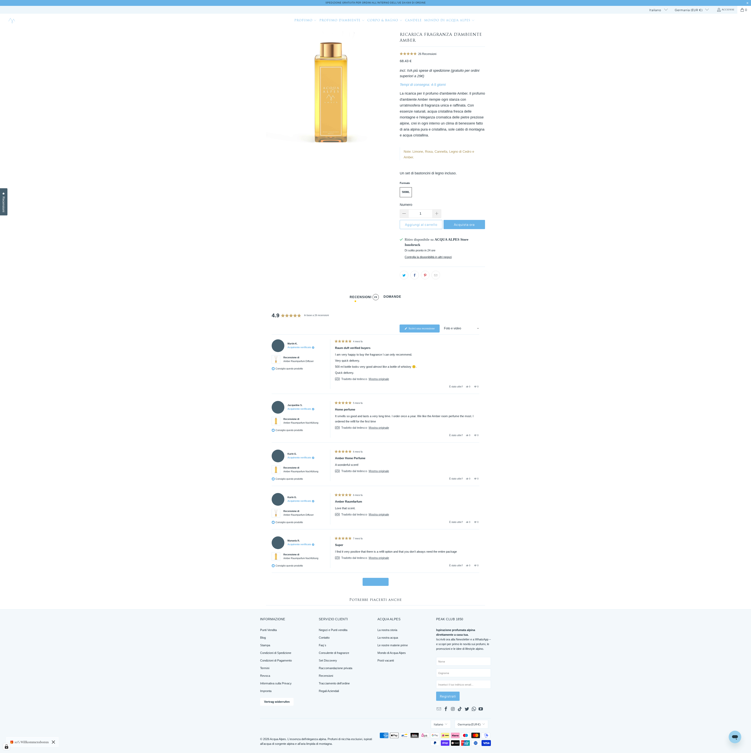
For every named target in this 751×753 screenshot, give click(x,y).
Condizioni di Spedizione (275, 652)
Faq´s (322, 645)
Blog (263, 637)
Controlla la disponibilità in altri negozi (428, 257)
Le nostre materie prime (392, 645)
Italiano (655, 10)
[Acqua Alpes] (12, 21)
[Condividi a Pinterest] (425, 275)
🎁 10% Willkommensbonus (29, 742)
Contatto (324, 637)
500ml (406, 192)
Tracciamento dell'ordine (334, 683)
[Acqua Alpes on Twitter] (467, 709)
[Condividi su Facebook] (414, 275)
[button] (305, 21)
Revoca (265, 675)
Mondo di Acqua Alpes (391, 652)
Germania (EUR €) (689, 10)
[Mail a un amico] (435, 275)
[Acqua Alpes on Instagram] (453, 709)
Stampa (265, 645)
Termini (264, 668)
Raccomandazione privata (335, 668)
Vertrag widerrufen (277, 701)
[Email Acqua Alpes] (439, 709)
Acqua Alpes (278, 739)
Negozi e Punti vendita (333, 630)
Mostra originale (379, 378)
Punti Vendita (268, 630)
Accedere (728, 10)
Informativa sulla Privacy (276, 683)
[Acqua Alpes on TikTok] (460, 709)
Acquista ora (464, 224)
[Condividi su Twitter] (404, 275)
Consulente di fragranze (334, 652)
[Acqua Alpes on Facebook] (446, 709)
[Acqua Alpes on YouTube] (481, 709)
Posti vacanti (385, 660)
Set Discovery (328, 660)
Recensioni (326, 675)
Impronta (265, 691)
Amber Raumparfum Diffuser (298, 361)
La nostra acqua (387, 637)
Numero (406, 205)
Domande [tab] (392, 297)
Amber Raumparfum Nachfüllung (300, 422)
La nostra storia (387, 630)
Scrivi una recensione (424, 330)
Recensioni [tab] (363, 297)
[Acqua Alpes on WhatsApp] (474, 709)
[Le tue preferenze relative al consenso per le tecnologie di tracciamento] (6, 746)
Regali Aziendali (329, 691)
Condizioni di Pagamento (276, 660)
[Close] (53, 742)
